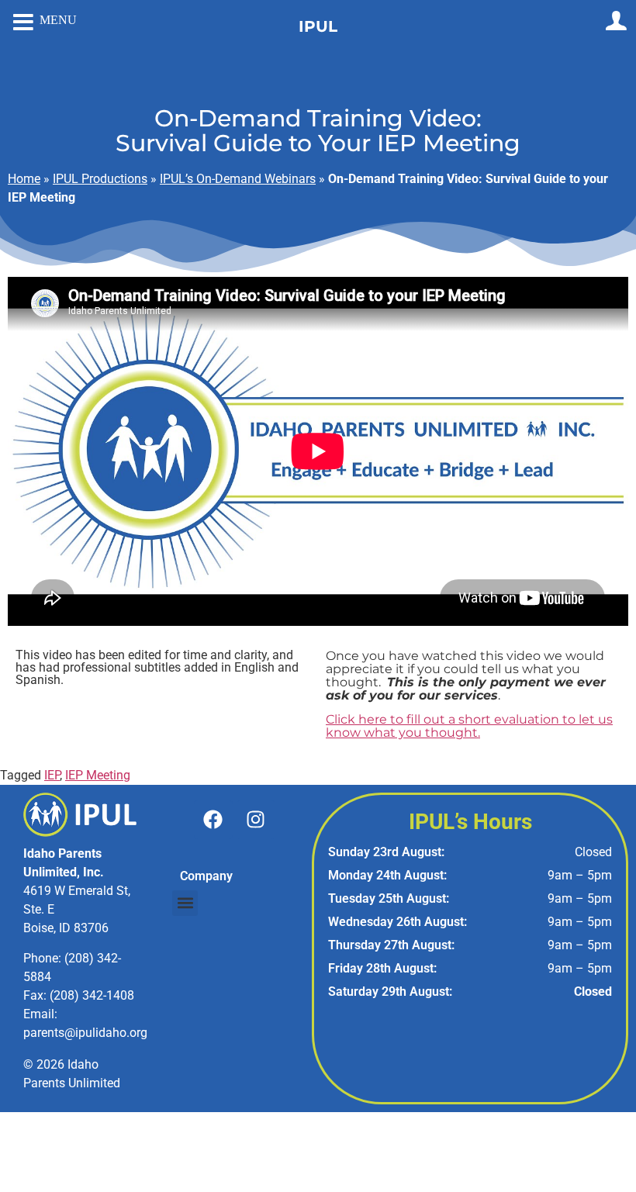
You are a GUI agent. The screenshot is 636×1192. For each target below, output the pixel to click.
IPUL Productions (100, 178)
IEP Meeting (97, 775)
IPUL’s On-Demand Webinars (238, 178)
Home (24, 178)
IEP (52, 775)
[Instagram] (256, 819)
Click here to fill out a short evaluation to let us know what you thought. (469, 726)
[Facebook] (213, 819)
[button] (185, 903)
